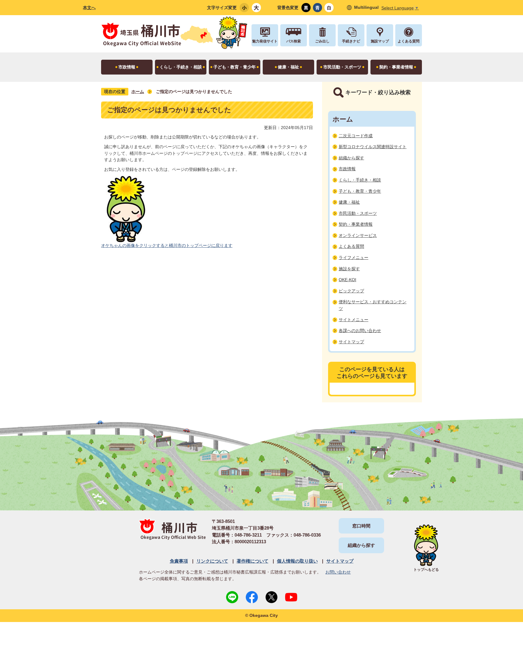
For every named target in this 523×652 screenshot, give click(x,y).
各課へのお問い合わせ (360, 330)
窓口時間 (361, 525)
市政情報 (347, 168)
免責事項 (179, 561)
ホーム (137, 91)
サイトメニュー (353, 319)
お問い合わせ (338, 572)
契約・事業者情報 (356, 224)
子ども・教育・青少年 (360, 191)
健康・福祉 (349, 202)
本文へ (89, 7)
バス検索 (293, 41)
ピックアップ (351, 290)
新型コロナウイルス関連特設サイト (372, 146)
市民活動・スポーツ (358, 213)
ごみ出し (322, 41)
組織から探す (351, 157)
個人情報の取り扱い (297, 561)
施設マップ (380, 41)
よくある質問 (408, 41)
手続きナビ (351, 41)
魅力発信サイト (265, 41)
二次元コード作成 (356, 135)
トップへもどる (426, 569)
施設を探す (349, 268)
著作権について (252, 561)
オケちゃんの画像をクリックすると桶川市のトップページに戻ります (166, 245)
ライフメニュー (353, 257)
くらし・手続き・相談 (360, 180)
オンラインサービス (358, 235)
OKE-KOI (347, 279)
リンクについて (212, 561)
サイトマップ (351, 341)
